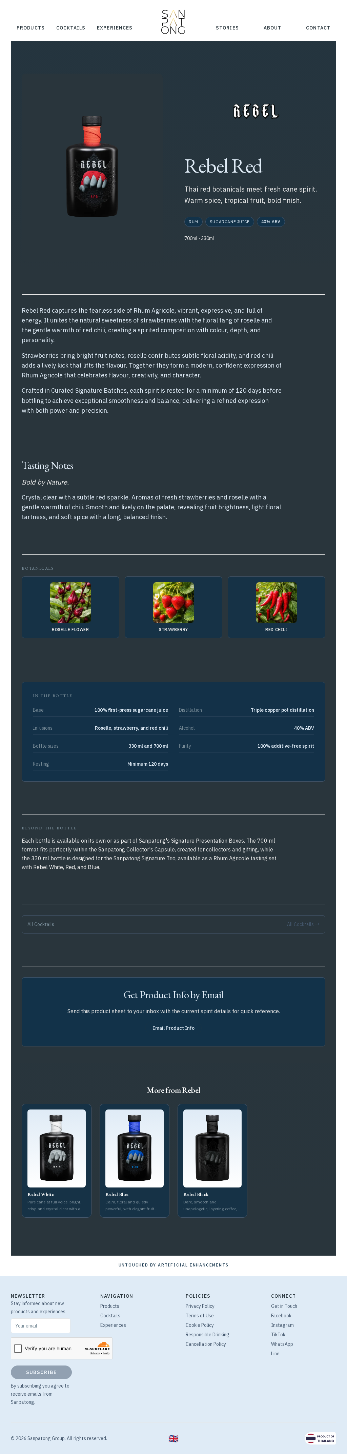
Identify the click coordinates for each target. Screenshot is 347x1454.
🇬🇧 (173, 1438)
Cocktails (70, 28)
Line (275, 1354)
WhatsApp (282, 1344)
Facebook (281, 1316)
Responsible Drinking (207, 1335)
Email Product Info (173, 1028)
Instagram (282, 1325)
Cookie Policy (200, 1325)
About (273, 28)
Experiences (114, 28)
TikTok (278, 1335)
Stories (227, 28)
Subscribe (41, 1372)
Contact (318, 28)
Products (31, 28)
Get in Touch (284, 1306)
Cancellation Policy (206, 1344)
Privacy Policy (200, 1306)
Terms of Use (200, 1316)
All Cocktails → (303, 924)
